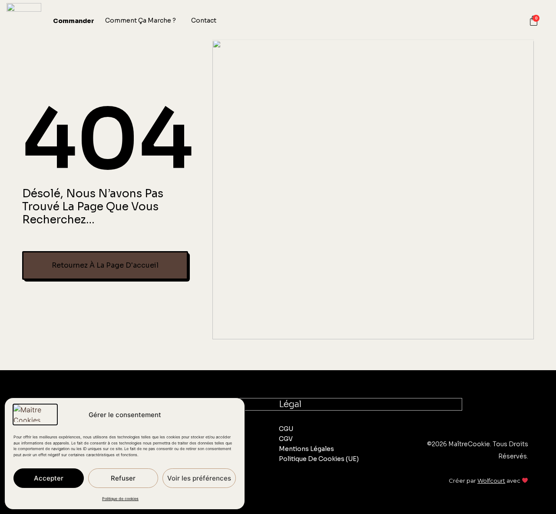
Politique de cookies (120, 498)
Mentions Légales (306, 449)
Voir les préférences (199, 478)
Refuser (123, 478)
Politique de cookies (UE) (319, 459)
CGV (286, 439)
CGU (286, 429)
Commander (73, 21)
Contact (203, 20)
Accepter (48, 478)
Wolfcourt (491, 480)
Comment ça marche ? (140, 20)
